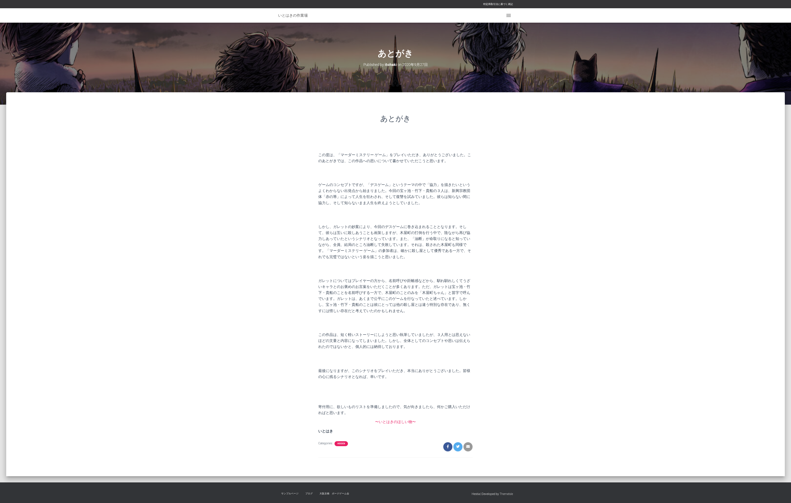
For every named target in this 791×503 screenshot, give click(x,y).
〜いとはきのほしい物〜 (395, 422)
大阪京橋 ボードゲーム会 (334, 493)
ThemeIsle (506, 494)
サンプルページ (289, 493)
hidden (341, 443)
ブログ (309, 493)
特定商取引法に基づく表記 (498, 4)
